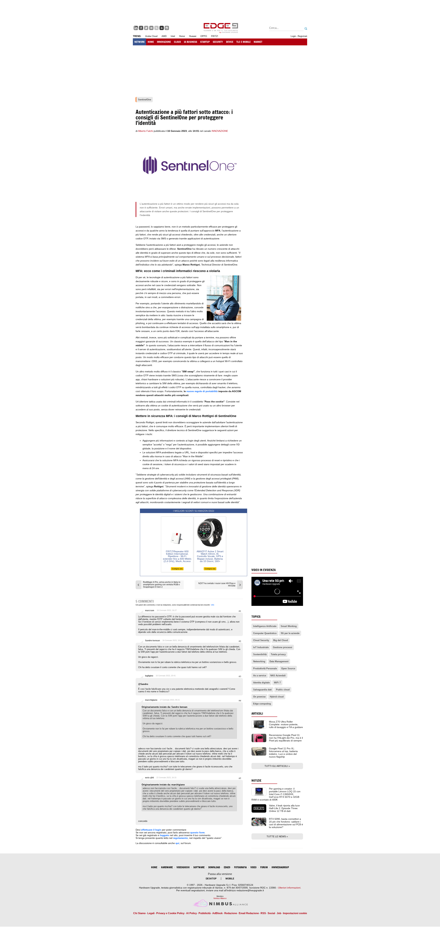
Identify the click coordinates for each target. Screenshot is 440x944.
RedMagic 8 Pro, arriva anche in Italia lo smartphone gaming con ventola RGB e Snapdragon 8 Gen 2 (161, 584)
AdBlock (217, 913)
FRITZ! (214, 36)
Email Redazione (249, 913)
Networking (259, 661)
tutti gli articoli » (277, 766)
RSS (263, 913)
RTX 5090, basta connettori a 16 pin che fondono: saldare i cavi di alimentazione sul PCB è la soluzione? (286, 823)
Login (293, 36)
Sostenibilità (260, 654)
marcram (149, 610)
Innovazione (220, 131)
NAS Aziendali (278, 675)
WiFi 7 (277, 682)
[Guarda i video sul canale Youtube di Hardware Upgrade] (162, 28)
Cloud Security (261, 640)
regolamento (180, 838)
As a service (259, 675)
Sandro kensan (152, 640)
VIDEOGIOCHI (183, 867)
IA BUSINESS (190, 42)
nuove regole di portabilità (202, 391)
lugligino (149, 676)
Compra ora (177, 569)
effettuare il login (151, 829)
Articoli (257, 713)
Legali (151, 913)
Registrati (302, 36)
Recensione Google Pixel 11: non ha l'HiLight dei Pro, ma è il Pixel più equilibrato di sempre (286, 738)
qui (177, 843)
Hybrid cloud (277, 696)
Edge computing (262, 703)
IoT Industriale (261, 647)
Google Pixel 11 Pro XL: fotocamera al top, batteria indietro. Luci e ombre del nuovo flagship (283, 752)
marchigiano (151, 700)
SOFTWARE (199, 867)
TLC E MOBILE (243, 42)
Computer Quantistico (265, 633)
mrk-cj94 (149, 777)
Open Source (288, 668)
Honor (182, 36)
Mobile (230, 878)
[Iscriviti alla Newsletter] (151, 28)
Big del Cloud (280, 640)
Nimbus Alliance (220, 898)
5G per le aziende (290, 633)
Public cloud (283, 689)
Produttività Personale (265, 668)
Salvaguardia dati (262, 689)
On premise (259, 696)
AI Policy (191, 913)
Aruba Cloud (151, 36)
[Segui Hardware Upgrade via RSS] (156, 28)
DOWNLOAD (214, 867)
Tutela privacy (278, 654)
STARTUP (205, 42)
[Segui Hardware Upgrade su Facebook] (141, 28)
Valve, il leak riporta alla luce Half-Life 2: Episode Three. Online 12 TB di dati (284, 808)
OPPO (203, 36)
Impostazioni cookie (295, 913)
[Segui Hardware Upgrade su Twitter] (146, 28)
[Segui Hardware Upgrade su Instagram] (167, 28)
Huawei (192, 36)
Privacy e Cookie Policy (170, 913)
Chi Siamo (139, 913)
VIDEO (253, 867)
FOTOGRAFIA (240, 867)
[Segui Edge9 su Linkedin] (136, 28)
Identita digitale (261, 682)
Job (279, 913)
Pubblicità (205, 913)
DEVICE (229, 42)
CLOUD (177, 42)
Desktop (211, 878)
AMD (164, 36)
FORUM (264, 867)
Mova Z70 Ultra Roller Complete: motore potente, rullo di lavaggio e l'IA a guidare (286, 724)
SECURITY (218, 42)
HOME (151, 42)
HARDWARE (167, 867)
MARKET (258, 42)
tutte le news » (277, 836)
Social (271, 913)
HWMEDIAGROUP (280, 867)
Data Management (279, 661)
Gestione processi (282, 647)
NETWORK (139, 42)
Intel (173, 36)
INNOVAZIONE (164, 42)
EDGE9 (227, 867)
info (212, 605)
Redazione (230, 913)
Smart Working (289, 626)
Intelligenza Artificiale (264, 626)
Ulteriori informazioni (289, 887)
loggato (164, 835)
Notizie (256, 780)
